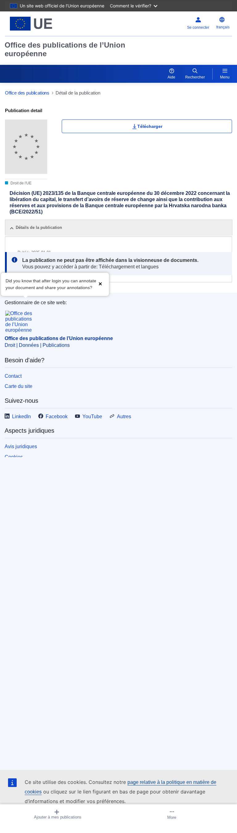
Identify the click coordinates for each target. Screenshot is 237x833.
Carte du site (18, 386)
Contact (13, 376)
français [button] (223, 27)
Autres (124, 416)
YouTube (92, 416)
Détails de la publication (39, 227)
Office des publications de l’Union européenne (65, 49)
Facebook (57, 416)
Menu (225, 77)
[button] (100, 283)
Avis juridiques (21, 446)
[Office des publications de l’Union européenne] (45, 24)
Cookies (14, 457)
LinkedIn (21, 416)
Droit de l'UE (20, 183)
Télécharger (149, 126)
